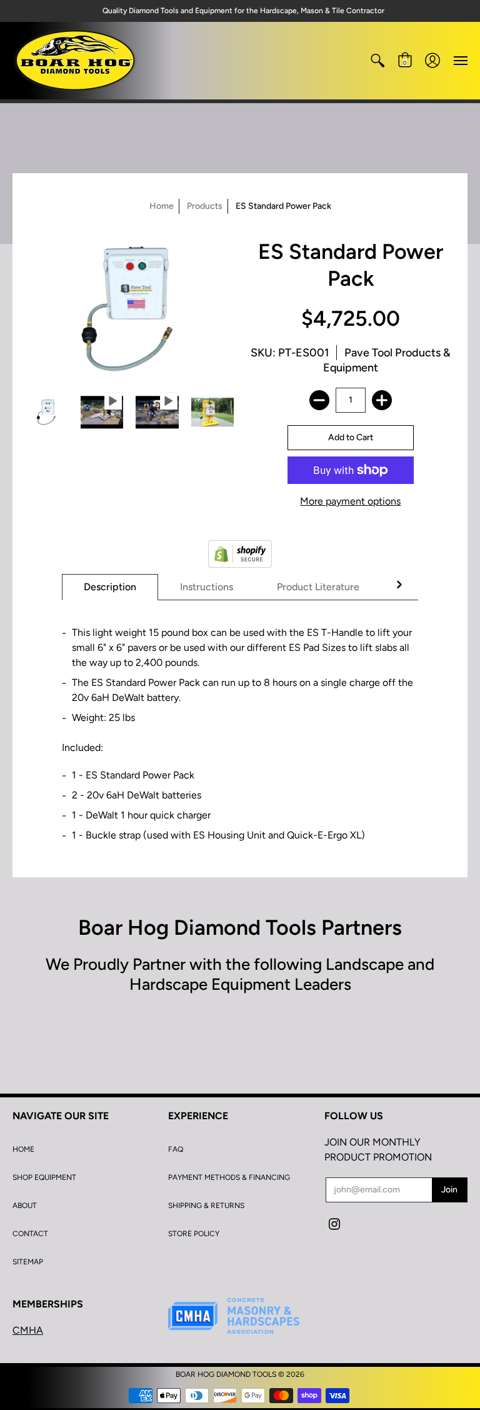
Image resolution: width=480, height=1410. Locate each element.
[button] (377, 60)
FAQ (175, 1149)
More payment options (350, 501)
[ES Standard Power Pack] (46, 412)
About (24, 1205)
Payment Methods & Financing (229, 1177)
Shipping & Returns (206, 1205)
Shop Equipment (44, 1177)
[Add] (382, 400)
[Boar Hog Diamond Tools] (75, 60)
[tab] (110, 587)
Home (161, 206)
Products (204, 206)
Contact (30, 1233)
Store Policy (193, 1233)
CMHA (27, 1330)
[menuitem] (377, 60)
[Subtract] (319, 400)
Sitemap (27, 1261)
